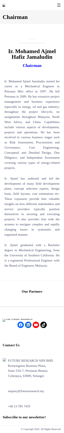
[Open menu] (59, 5)
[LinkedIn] (28, 325)
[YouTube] (36, 325)
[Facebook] (20, 325)
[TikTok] (43, 325)
